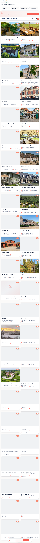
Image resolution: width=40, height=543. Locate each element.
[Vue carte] (38, 19)
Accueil (2, 4)
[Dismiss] (30, 540)
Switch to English (25, 540)
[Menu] (38, 2)
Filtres (33, 18)
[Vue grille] (36, 19)
